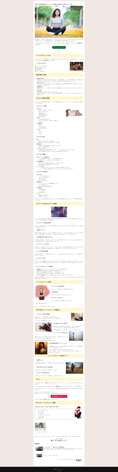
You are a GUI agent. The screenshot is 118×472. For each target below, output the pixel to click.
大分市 (63, 436)
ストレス (47, 436)
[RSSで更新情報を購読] (66, 440)
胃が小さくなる (75, 436)
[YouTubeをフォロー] (58, 440)
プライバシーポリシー (61, 469)
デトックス (55, 436)
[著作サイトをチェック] (52, 440)
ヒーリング (59, 436)
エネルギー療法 (42, 436)
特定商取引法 (55, 469)
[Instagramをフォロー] (56, 440)
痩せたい (67, 436)
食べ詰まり (79, 436)
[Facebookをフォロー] (54, 440)
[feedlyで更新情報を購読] (64, 440)
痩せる (70, 436)
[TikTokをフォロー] (60, 440)
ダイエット (37, 436)
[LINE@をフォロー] (62, 440)
